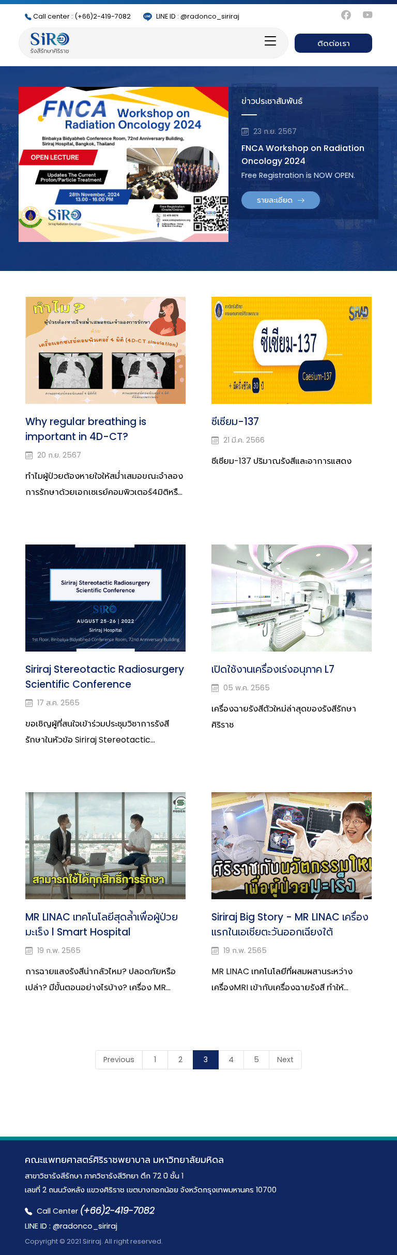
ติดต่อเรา (333, 43)
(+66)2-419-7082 (82, 16)
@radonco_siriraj (197, 16)
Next (285, 1059)
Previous (118, 1059)
